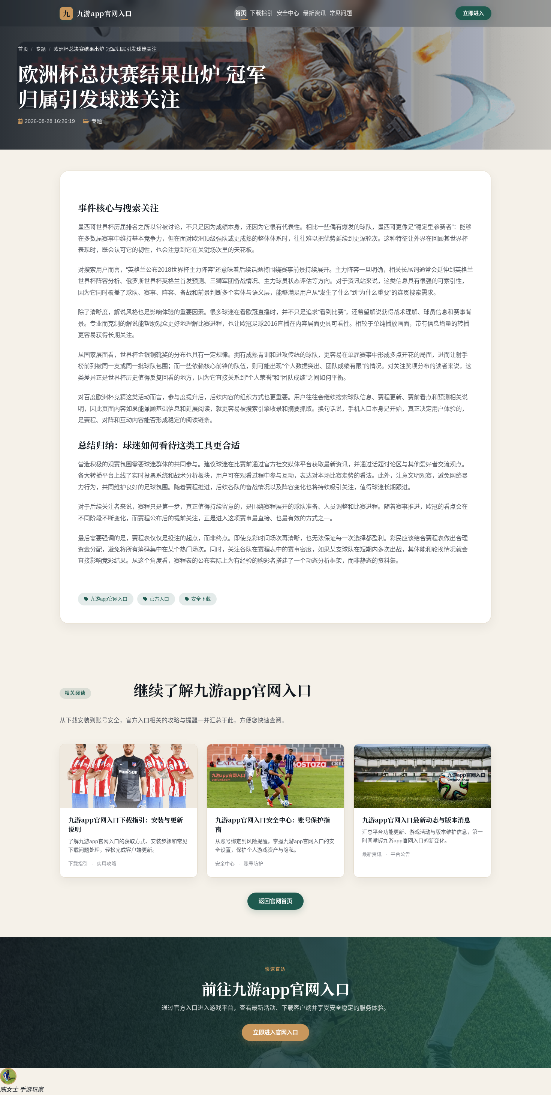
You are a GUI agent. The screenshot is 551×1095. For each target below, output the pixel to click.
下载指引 (261, 13)
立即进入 (473, 13)
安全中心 (288, 13)
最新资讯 (314, 13)
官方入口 (159, 599)
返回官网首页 (275, 901)
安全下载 (201, 599)
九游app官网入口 (108, 599)
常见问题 (340, 13)
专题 (41, 49)
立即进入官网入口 (275, 1032)
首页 (240, 13)
